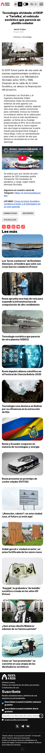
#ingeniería (28, 213)
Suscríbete (11, 691)
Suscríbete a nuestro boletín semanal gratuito (23, 703)
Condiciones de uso (10, 688)
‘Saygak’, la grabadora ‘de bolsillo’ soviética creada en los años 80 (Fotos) (21, 591)
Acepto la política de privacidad (16, 720)
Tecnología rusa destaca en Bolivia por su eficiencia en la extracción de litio (22, 409)
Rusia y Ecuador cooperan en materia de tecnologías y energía (20, 445)
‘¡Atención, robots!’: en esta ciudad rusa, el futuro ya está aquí (22, 515)
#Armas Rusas (10, 213)
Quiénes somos (8, 682)
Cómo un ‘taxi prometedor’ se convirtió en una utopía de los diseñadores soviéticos (18, 663)
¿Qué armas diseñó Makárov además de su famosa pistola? (19, 627)
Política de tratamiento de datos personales (20, 685)
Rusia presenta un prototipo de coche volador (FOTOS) (19, 480)
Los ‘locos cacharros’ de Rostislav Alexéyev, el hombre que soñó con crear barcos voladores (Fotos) (21, 263)
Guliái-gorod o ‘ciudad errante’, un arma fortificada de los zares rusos (22, 551)
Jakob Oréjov (19, 29)
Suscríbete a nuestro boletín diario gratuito (21, 710)
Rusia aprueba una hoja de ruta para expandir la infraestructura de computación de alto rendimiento (22, 301)
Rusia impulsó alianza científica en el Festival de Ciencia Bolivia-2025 (21, 373)
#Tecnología (10, 220)
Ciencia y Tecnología (22, 37)
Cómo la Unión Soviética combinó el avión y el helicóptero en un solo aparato (22, 204)
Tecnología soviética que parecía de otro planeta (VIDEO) (21, 338)
